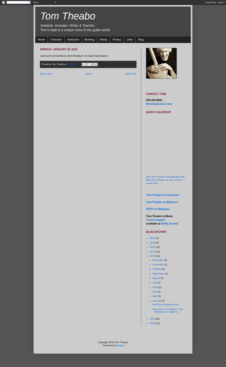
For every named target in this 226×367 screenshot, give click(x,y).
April (155, 296)
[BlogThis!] (86, 64)
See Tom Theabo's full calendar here (165, 176)
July (155, 282)
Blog (141, 39)
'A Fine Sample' (155, 219)
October (157, 269)
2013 (153, 251)
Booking (89, 39)
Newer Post (46, 73)
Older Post (130, 73)
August (156, 278)
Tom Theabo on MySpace (162, 202)
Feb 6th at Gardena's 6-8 (165, 304)
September (159, 273)
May (155, 291)
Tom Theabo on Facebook (162, 194)
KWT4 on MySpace (158, 208)
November (158, 264)
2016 (153, 238)
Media (103, 39)
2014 (153, 247)
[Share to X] (89, 64)
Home (41, 39)
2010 (153, 323)
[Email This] (83, 64)
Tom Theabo (67, 15)
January (157, 300)
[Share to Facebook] (92, 64)
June (155, 287)
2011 (152, 318)
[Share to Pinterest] (96, 64)
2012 (153, 256)
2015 (153, 242)
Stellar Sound (169, 223)
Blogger (120, 345)
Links (129, 39)
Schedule (56, 39)
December (158, 260)
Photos (117, 39)
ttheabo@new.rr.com (159, 103)
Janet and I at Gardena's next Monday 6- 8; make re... (167, 310)
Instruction (73, 39)
